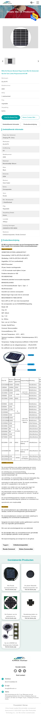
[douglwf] (24, 671)
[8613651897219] (15, 671)
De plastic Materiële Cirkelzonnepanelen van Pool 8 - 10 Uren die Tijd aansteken (30, 587)
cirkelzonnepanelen (20, 545)
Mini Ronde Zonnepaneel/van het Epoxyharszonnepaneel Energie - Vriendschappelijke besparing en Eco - (11, 587)
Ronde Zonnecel (9, 549)
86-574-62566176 (11, 682)
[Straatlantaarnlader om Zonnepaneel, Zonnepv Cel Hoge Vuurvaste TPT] (30, 602)
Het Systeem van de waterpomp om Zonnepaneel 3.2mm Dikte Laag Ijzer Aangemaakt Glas (11, 615)
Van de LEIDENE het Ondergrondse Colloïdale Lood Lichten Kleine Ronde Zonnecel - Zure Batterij (10, 644)
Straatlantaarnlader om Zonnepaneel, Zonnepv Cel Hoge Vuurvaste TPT (30, 615)
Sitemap (25, 705)
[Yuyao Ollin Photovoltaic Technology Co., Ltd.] (8, 2)
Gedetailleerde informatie (11, 124)
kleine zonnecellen (26, 549)
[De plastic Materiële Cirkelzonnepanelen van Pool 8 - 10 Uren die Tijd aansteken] (30, 574)
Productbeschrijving (30, 124)
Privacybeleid (17, 705)
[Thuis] (20, 661)
